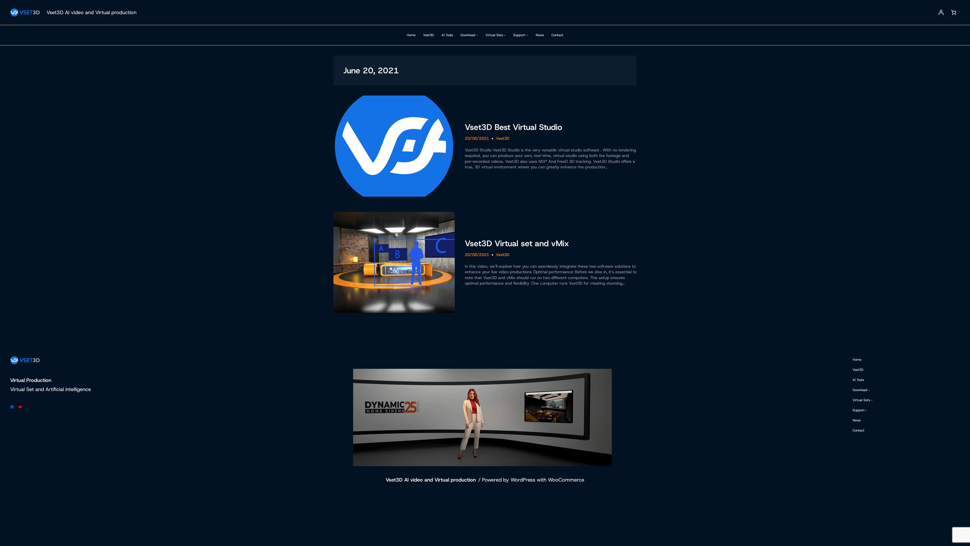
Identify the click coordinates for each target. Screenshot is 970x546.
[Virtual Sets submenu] (505, 35)
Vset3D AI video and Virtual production (91, 12)
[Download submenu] (477, 35)
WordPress (523, 479)
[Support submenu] (527, 35)
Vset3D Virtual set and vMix (517, 243)
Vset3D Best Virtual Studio (513, 127)
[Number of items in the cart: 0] (953, 12)
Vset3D (503, 138)
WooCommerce (566, 479)
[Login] (941, 12)
